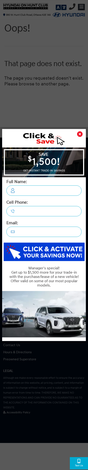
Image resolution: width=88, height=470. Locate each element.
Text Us (79, 465)
